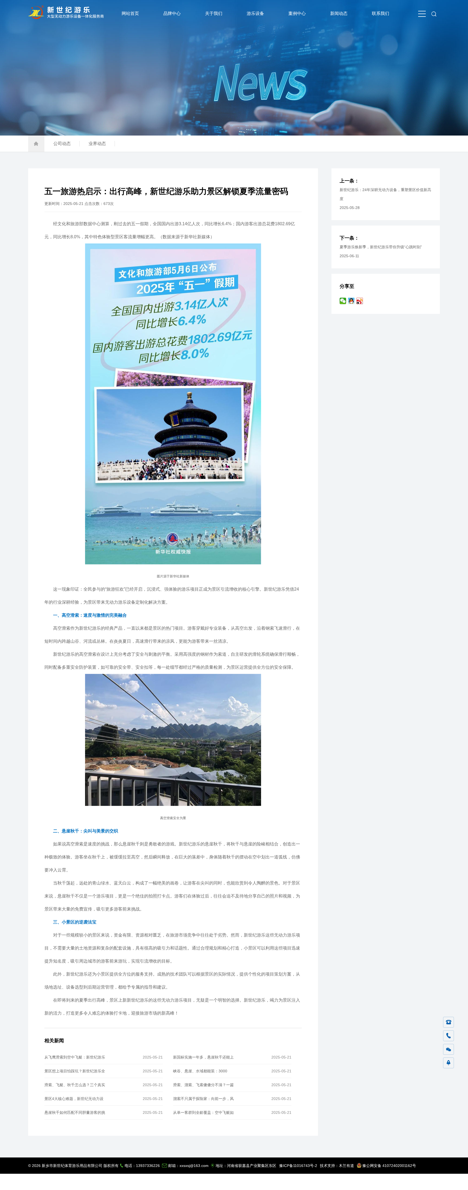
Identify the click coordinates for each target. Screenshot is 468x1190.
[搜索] (434, 13)
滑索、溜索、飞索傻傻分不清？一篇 (203, 1085)
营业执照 (431, 1182)
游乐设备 (255, 13)
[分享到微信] (343, 301)
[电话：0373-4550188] (448, 1022)
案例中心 (297, 13)
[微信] (448, 1049)
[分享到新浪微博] (359, 301)
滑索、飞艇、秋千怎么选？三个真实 (74, 1085)
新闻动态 (338, 13)
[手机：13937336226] (448, 1036)
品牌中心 (172, 13)
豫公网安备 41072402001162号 (389, 1165)
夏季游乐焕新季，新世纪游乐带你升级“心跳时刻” (381, 247)
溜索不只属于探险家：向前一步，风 (203, 1098)
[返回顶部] (448, 1063)
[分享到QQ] (351, 301)
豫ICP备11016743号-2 (298, 1165)
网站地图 (413, 1182)
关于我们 (213, 13)
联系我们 (380, 13)
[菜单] (422, 13)
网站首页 (130, 13)
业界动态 (97, 143)
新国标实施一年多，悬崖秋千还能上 (203, 1057)
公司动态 (62, 143)
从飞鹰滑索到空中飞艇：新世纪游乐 (74, 1057)
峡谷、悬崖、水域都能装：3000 (200, 1071)
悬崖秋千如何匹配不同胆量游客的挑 (74, 1112)
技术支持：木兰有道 (337, 1165)
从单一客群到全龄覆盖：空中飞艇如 (203, 1112)
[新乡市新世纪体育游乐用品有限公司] (67, 17)
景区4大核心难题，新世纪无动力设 (73, 1098)
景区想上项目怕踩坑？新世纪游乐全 (74, 1071)
